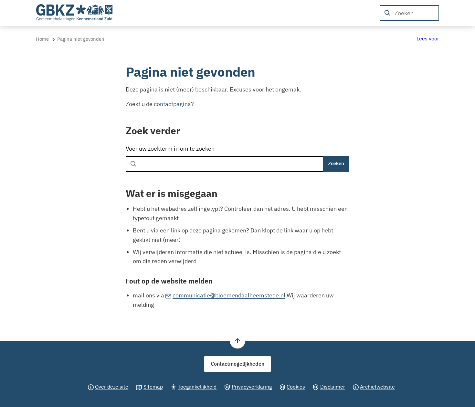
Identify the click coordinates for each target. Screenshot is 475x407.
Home (42, 39)
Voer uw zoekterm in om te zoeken (170, 148)
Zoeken (336, 163)
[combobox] (409, 13)
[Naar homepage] (74, 13)
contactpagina (172, 104)
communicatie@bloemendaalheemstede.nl (229, 295)
